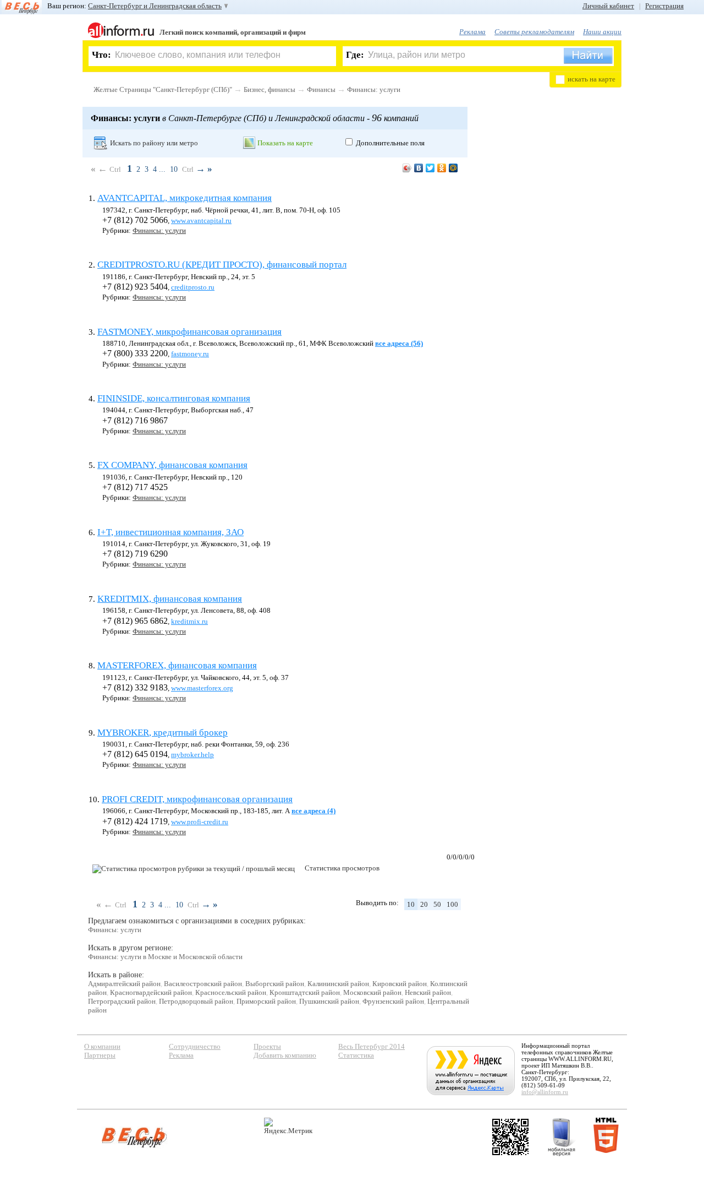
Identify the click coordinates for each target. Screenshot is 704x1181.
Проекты (267, 1046)
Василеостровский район (203, 983)
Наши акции (602, 32)
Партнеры (100, 1055)
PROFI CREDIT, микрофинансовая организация (197, 799)
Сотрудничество (195, 1046)
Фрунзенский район (393, 1001)
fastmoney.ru (190, 354)
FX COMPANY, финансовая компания (172, 465)
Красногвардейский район (151, 992)
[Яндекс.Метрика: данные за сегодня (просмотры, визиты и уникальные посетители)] (288, 1126)
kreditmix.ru (189, 621)
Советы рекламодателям (534, 32)
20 (424, 904)
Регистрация (664, 6)
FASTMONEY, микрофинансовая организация (189, 331)
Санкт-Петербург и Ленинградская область (155, 6)
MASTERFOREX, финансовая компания (177, 665)
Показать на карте (285, 143)
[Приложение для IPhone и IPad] (510, 1137)
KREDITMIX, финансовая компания (169, 599)
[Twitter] (430, 168)
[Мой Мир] (453, 168)
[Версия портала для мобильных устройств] (561, 1137)
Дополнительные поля (390, 143)
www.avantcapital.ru (201, 220)
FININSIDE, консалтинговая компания (173, 398)
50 (437, 904)
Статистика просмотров (342, 868)
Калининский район (338, 983)
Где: (355, 55)
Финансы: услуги (373, 89)
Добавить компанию (285, 1055)
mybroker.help (192, 754)
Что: (101, 55)
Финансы (321, 89)
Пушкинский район (329, 1001)
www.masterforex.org (202, 688)
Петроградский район (122, 1001)
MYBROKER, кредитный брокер (162, 732)
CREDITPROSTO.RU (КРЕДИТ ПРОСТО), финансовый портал (221, 264)
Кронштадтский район (305, 992)
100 (452, 904)
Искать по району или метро (154, 143)
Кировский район (399, 983)
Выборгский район (274, 983)
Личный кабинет (608, 6)
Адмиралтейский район (124, 983)
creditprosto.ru (193, 287)
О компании (102, 1046)
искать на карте (591, 79)
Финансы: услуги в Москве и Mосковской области (165, 957)
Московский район (372, 992)
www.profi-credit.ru (199, 822)
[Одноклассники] (442, 168)
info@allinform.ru (544, 1092)
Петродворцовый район (196, 1001)
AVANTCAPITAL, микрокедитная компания (184, 198)
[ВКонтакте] (419, 168)
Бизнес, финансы (269, 89)
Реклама (472, 32)
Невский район (428, 992)
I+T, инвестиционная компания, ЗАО (170, 532)
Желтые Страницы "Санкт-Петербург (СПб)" (163, 89)
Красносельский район (230, 992)
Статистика (356, 1055)
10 (174, 169)
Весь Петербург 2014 (371, 1046)
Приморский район (266, 1001)
